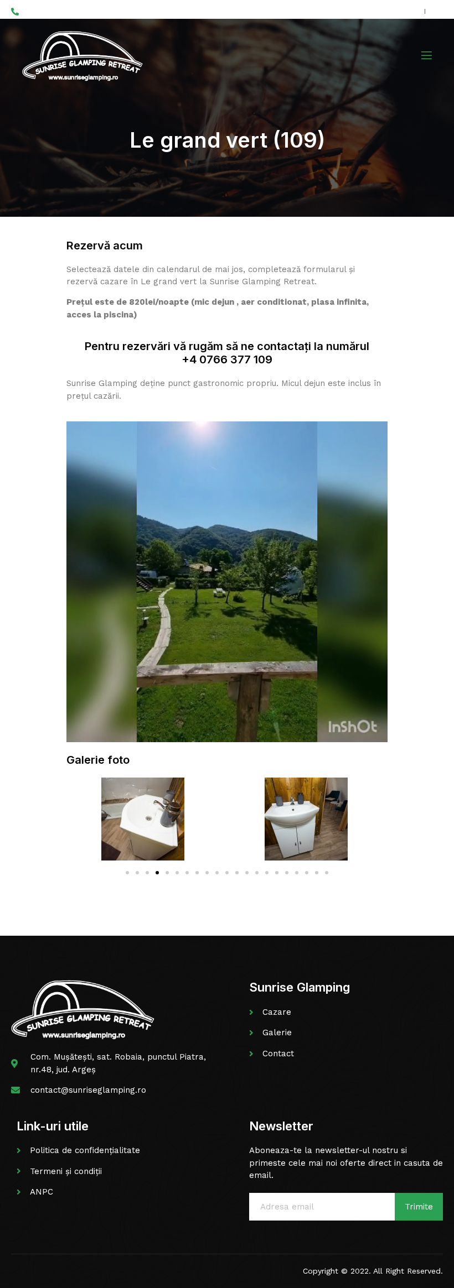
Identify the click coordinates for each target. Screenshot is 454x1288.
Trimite (419, 1207)
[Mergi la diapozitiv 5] (167, 872)
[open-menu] (426, 56)
